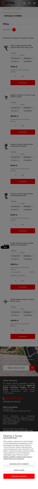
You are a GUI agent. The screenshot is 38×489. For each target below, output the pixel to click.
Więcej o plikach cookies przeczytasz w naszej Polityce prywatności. (17, 458)
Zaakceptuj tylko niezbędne (19, 464)
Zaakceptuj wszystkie (19, 476)
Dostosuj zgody (19, 470)
